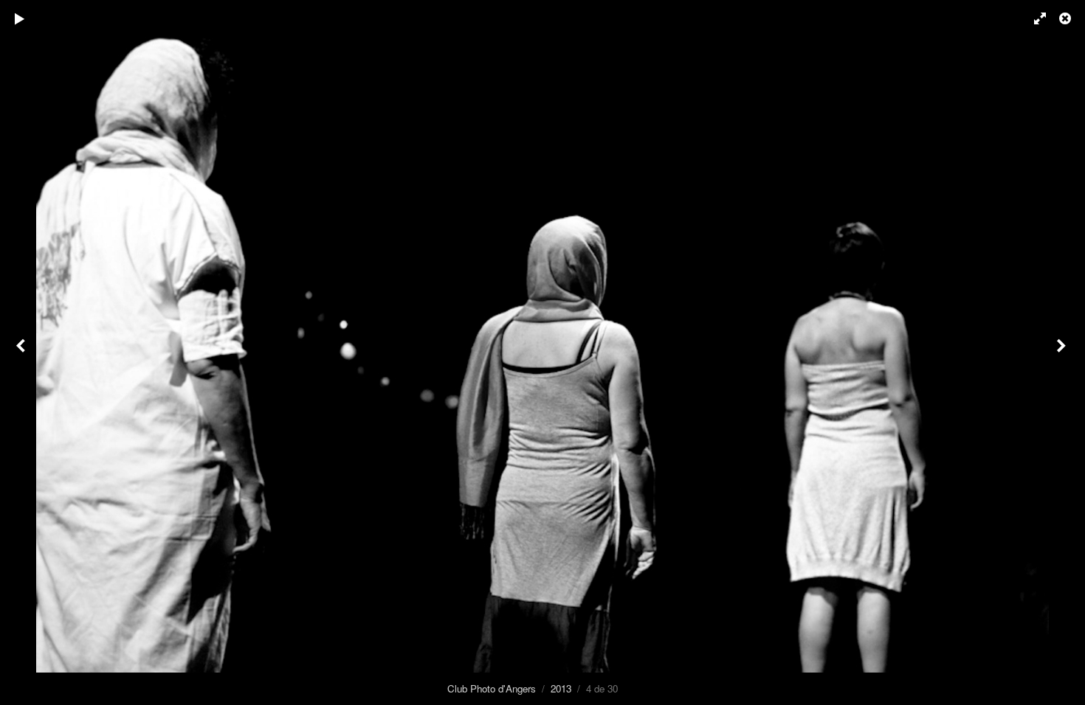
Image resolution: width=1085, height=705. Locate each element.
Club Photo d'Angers (491, 688)
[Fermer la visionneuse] (1066, 18)
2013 (561, 688)
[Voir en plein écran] (1033, 18)
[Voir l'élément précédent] (22, 352)
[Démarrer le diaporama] (20, 18)
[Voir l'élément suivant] (1063, 352)
